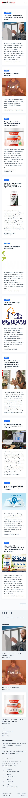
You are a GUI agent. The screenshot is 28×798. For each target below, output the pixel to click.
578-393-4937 (11, 776)
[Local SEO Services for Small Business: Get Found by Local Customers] (14, 501)
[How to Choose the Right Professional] (14, 316)
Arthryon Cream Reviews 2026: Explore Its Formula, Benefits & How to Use (12, 123)
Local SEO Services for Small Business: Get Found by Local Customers (13, 487)
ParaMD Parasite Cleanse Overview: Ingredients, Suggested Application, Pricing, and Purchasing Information (12, 364)
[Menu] (25, 2)
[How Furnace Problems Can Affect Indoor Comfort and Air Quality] (14, 31)
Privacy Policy (22, 795)
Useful (22, 617)
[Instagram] (6, 613)
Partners (6, 617)
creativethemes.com (12, 786)
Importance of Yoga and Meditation (10, 687)
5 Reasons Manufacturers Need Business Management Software (13, 426)
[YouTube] (11, 613)
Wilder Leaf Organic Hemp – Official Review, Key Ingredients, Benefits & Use (13, 185)
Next (22, 604)
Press (12, 617)
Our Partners (5, 735)
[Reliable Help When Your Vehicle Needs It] (14, 260)
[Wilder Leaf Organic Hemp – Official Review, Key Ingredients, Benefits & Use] (14, 198)
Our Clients (5, 733)
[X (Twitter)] (4, 613)
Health (6, 70)
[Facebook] (2, 613)
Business (7, 243)
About (17, 617)
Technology (8, 12)
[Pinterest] (9, 613)
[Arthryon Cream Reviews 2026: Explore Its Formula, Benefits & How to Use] (14, 137)
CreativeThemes (6, 795)
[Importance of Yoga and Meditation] (14, 87)
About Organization (7, 732)
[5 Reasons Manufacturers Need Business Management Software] (14, 439)
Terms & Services (21, 793)
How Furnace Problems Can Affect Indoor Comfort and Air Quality (13, 17)
